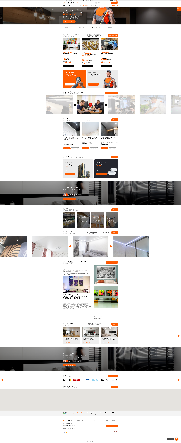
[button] (90, 225)
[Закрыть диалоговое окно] (107, 217)
